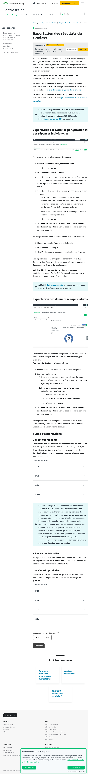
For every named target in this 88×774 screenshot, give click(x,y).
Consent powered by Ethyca (74, 771)
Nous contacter (42, 3)
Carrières (6, 729)
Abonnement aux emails (11, 755)
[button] (60, 466)
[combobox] (10, 715)
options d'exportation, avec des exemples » (64, 90)
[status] (60, 49)
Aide (34, 23)
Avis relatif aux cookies (30, 762)
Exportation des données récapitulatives (9, 46)
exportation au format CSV (50, 119)
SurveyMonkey (8, 724)
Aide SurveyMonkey (51, 724)
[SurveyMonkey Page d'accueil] (14, 3)
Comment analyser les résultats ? (57, 693)
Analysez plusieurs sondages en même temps (45, 675)
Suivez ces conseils (55, 285)
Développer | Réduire (41, 460)
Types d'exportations (11, 52)
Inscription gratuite (69, 3)
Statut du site (8, 748)
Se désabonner (8, 750)
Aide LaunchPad (50, 729)
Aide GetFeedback (51, 727)
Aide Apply (49, 739)
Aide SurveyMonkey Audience (55, 732)
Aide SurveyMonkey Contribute (55, 734)
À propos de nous (9, 727)
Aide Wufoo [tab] (24, 15)
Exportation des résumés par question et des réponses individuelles (11, 36)
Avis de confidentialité (76, 760)
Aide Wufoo (49, 737)
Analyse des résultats (47, 23)
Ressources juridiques (52, 748)
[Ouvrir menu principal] (82, 3)
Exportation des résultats (69, 23)
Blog (4, 732)
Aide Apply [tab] (52, 15)
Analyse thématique (70, 672)
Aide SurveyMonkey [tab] (10, 15)
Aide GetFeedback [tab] (38, 15)
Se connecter (53, 3)
